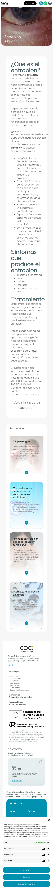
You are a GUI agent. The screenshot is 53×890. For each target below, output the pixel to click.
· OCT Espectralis (15, 678)
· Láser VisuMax (14, 683)
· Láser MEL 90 (14, 681)
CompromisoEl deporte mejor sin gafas (20, 696)
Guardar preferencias (26, 884)
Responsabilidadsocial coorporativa (17, 703)
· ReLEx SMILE (14, 676)
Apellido (31, 811)
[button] (49, 819)
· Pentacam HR (14, 685)
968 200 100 (17, 781)
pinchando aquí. (32, 394)
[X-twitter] (15, 664)
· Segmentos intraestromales (19, 690)
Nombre (13, 811)
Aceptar (26, 870)
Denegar (26, 877)
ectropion (32, 144)
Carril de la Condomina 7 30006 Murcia (25, 775)
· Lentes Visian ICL (15, 688)
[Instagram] (9, 664)
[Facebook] (12, 664)
